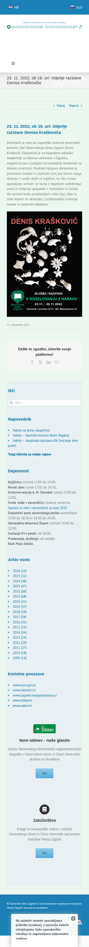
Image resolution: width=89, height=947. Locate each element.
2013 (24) (19, 637)
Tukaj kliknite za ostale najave (29, 454)
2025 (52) (19, 576)
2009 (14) (19, 658)
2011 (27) (19, 647)
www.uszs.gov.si (24, 685)
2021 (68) (19, 596)
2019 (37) (19, 606)
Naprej (74, 105)
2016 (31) (19, 622)
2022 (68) (19, 591)
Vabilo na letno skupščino (31, 430)
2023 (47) (19, 586)
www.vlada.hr (22, 700)
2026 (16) (19, 571)
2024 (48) (19, 581)
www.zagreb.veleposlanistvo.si (35, 695)
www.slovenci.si (24, 690)
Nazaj (61, 105)
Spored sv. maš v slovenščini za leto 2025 (37, 508)
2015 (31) (19, 627)
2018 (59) (19, 612)
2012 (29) (19, 642)
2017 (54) (19, 617)
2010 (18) (19, 653)
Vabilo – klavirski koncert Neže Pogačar (41, 435)
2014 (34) (19, 632)
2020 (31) (19, 601)
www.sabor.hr (22, 705)
